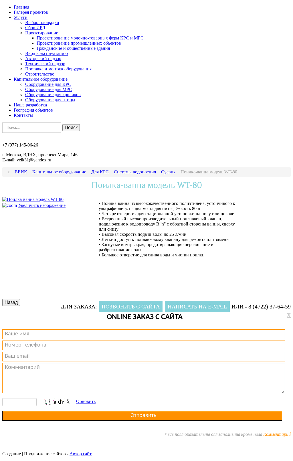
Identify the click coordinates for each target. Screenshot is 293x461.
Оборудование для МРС (48, 89)
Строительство (39, 74)
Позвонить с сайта (131, 307)
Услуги (20, 17)
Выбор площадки (42, 22)
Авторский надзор (43, 58)
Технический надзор (45, 63)
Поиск (71, 127)
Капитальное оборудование (41, 79)
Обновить (86, 401)
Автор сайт (81, 453)
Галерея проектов (31, 12)
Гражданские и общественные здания (73, 48)
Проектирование (41, 32)
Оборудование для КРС (48, 84)
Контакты (23, 115)
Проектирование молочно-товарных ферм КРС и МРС (90, 37)
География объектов (33, 110)
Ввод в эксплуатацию (46, 53)
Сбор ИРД (35, 27)
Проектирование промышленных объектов (79, 43)
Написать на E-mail (197, 307)
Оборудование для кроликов (53, 94)
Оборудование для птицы (50, 99)
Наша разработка (30, 104)
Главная (21, 7)
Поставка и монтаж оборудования (58, 68)
